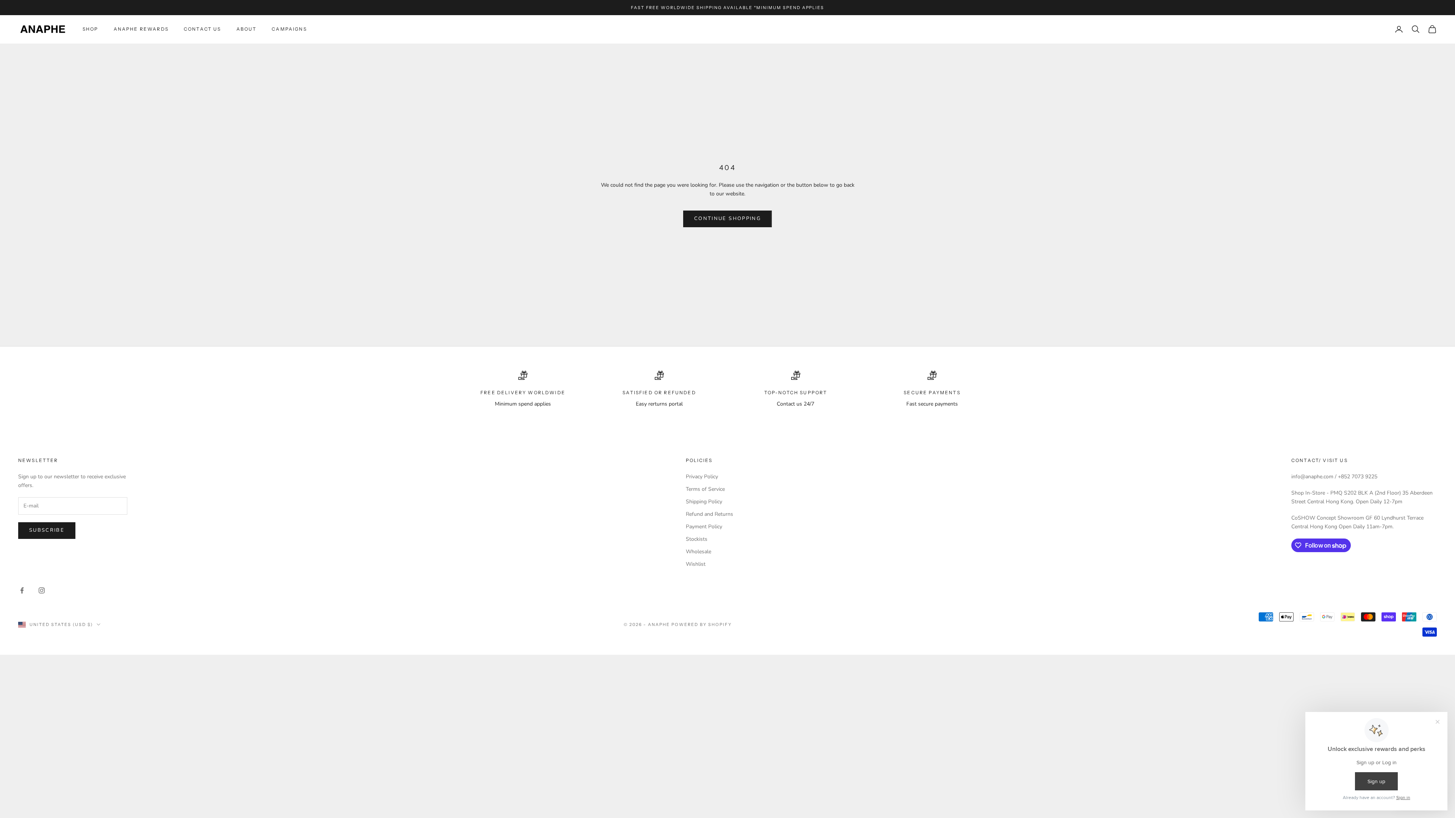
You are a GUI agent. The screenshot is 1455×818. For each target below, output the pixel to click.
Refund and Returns (709, 514)
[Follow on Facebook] (22, 590)
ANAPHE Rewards (141, 29)
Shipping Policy (704, 501)
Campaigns (289, 29)
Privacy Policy (702, 476)
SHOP (91, 29)
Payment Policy (704, 526)
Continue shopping (727, 218)
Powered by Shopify (701, 624)
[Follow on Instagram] (41, 590)
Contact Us (202, 29)
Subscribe (46, 530)
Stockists (696, 539)
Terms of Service (705, 489)
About (246, 29)
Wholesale (698, 551)
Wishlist (696, 564)
